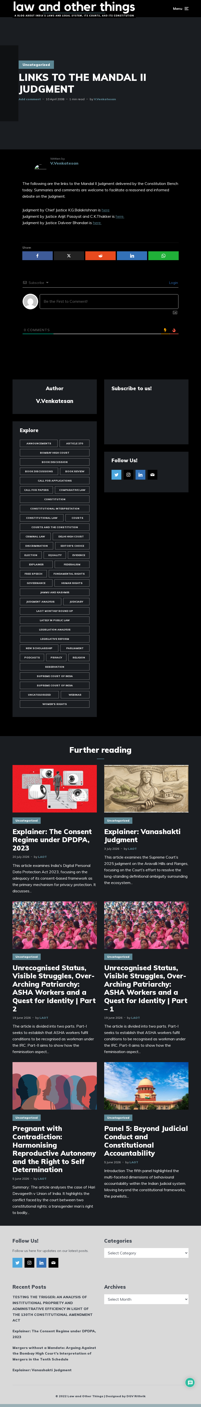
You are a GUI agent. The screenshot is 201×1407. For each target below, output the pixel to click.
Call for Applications (55, 480)
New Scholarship (39, 648)
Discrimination (36, 545)
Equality (55, 555)
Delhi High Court (71, 536)
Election (30, 555)
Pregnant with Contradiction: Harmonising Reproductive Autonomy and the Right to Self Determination (54, 1149)
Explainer (36, 564)
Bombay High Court (54, 452)
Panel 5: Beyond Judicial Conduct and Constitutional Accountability (146, 1140)
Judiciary (76, 601)
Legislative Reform (54, 639)
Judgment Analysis (40, 601)
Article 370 (74, 443)
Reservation (54, 666)
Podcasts (32, 657)
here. (120, 216)
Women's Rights (54, 704)
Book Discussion (55, 462)
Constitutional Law (41, 518)
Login (173, 282)
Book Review (74, 471)
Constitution (54, 499)
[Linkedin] (140, 475)
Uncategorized (36, 64)
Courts (77, 518)
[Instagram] (128, 475)
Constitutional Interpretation (54, 508)
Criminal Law (35, 536)
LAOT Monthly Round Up (54, 611)
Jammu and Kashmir (54, 592)
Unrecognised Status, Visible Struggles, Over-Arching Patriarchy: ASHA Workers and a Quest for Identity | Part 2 (54, 988)
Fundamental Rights (69, 573)
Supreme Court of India (55, 676)
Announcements (38, 443)
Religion (79, 657)
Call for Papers (36, 490)
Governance (36, 583)
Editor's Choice (72, 545)
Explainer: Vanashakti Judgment (142, 835)
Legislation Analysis (55, 629)
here (106, 209)
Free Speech (33, 573)
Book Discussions (39, 471)
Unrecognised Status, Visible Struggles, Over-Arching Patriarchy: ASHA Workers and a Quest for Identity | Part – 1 (145, 988)
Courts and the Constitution (54, 527)
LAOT (42, 857)
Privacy (56, 657)
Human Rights (72, 583)
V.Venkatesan (105, 99)
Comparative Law (72, 490)
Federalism (72, 564)
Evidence (78, 555)
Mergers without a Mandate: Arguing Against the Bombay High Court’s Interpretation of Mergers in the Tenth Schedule (54, 1354)
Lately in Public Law (55, 620)
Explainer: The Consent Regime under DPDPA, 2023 (52, 839)
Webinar (75, 694)
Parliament (75, 648)
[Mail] (152, 475)
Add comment (30, 99)
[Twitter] (116, 475)
